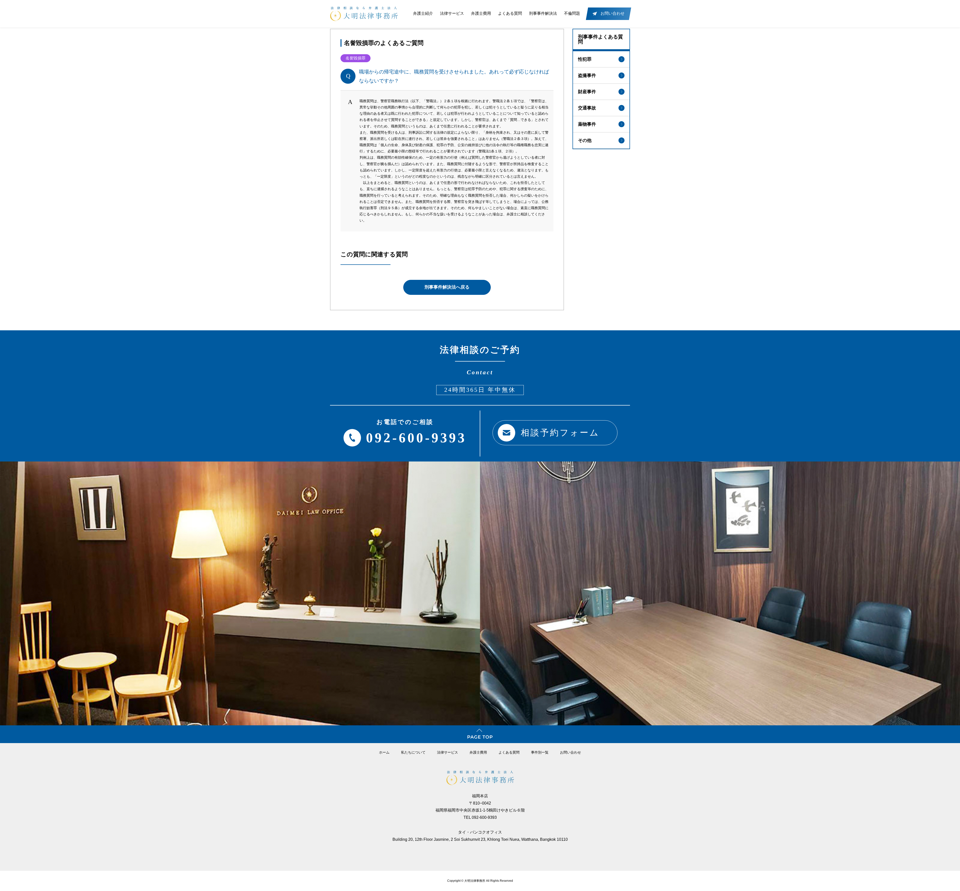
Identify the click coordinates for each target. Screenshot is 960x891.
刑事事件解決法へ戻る (447, 287)
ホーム (384, 752)
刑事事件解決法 (543, 13)
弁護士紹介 (423, 13)
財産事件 (587, 91)
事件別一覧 (539, 752)
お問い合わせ (570, 752)
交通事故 (587, 107)
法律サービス (452, 13)
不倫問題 (572, 13)
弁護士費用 (481, 13)
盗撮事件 (587, 75)
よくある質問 (510, 13)
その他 (585, 140)
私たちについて (413, 752)
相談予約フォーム (560, 432)
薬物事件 (587, 124)
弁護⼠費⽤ (478, 752)
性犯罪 (585, 59)
